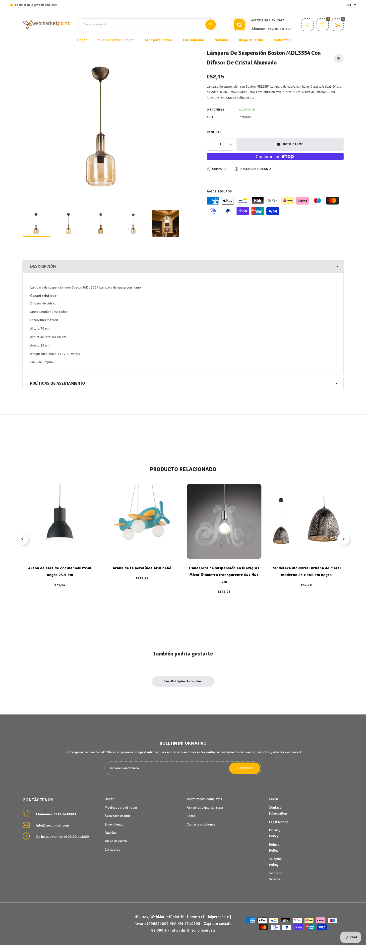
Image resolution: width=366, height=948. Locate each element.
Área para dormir (117, 816)
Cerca (273, 799)
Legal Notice (278, 822)
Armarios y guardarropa (205, 807)
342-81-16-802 (279, 29)
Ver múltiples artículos (183, 681)
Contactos (282, 40)
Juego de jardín (116, 841)
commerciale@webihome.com (36, 5)
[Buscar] (210, 24)
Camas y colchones (201, 824)
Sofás (191, 816)
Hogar (82, 40)
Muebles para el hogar (121, 807)
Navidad (111, 832)
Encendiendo (114, 824)
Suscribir (245, 768)
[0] (322, 25)
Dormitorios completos (204, 799)
